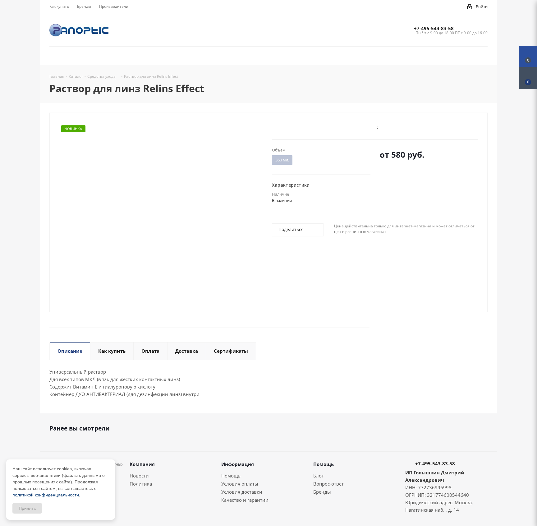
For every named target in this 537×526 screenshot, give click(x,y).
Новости (139, 475)
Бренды (322, 492)
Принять (27, 508)
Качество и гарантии (244, 500)
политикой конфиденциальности (45, 494)
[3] (287, 126)
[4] (293, 126)
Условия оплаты (239, 484)
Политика (141, 484)
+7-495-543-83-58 (434, 28)
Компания (142, 464)
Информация (237, 464)
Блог (318, 475)
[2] (281, 126)
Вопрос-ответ (328, 484)
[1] (275, 126)
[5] (298, 126)
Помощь (231, 475)
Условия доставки (241, 492)
